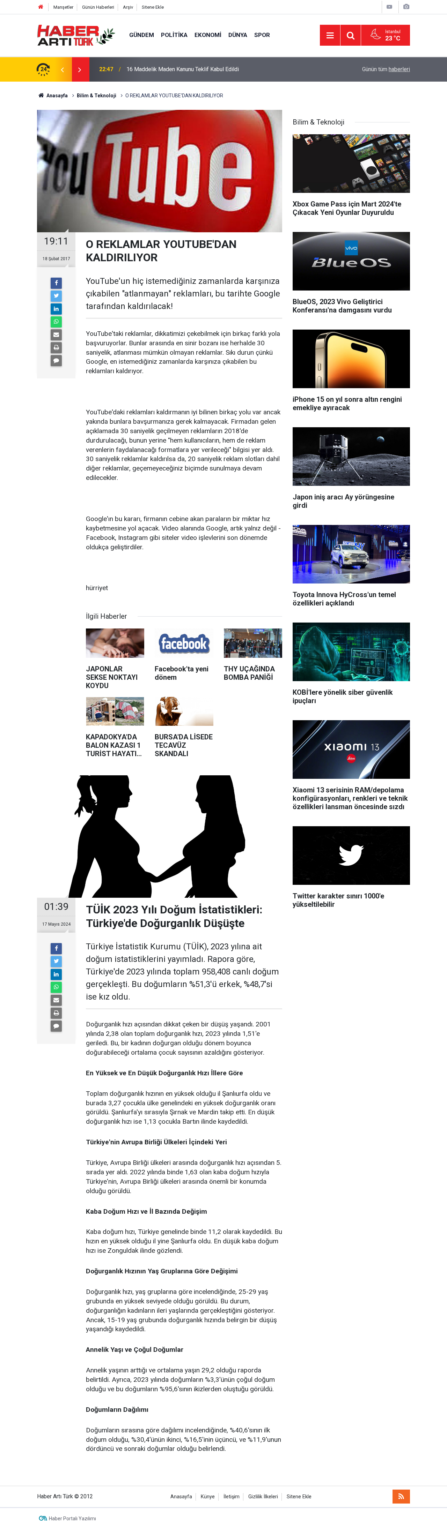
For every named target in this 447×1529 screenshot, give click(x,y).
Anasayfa (181, 1497)
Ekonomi (208, 34)
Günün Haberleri (98, 7)
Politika (174, 34)
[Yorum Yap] (56, 360)
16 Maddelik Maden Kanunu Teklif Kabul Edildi (182, 69)
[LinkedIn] (56, 309)
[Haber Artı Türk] (76, 34)
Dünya (237, 34)
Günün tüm (386, 69)
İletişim (232, 1497)
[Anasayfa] (41, 7)
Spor (262, 34)
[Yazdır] (56, 347)
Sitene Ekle (153, 7)
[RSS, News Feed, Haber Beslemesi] (401, 1497)
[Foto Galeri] (406, 6)
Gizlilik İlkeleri (263, 1497)
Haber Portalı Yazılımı (72, 1518)
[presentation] (62, 69)
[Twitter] (56, 296)
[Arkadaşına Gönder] (56, 334)
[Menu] (330, 35)
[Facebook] (56, 283)
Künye (208, 1497)
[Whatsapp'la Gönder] (56, 321)
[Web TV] (389, 6)
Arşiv (128, 7)
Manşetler (63, 7)
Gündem (141, 34)
